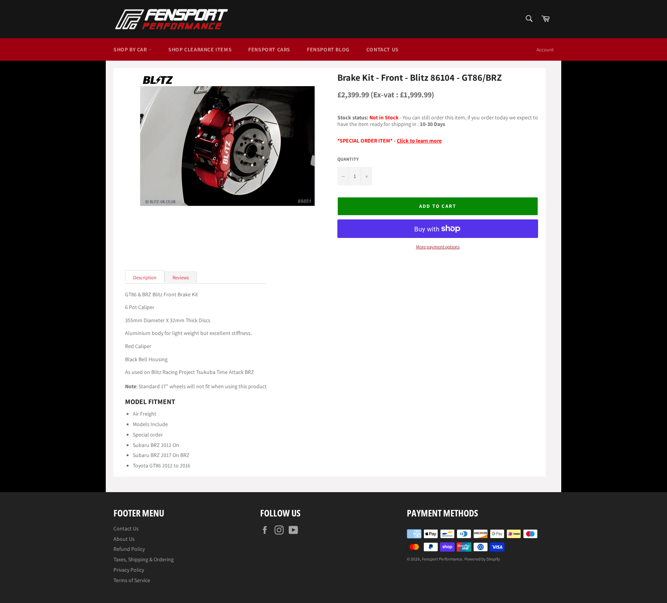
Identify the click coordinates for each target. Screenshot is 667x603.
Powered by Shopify (482, 559)
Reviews (181, 277)
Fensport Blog (328, 49)
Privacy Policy (128, 569)
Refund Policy (129, 548)
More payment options (438, 247)
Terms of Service (131, 580)
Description (144, 277)
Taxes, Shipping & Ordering (143, 559)
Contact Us (382, 49)
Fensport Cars (269, 49)
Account (545, 49)
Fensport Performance (442, 559)
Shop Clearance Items (200, 49)
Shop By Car (130, 49)
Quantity (348, 159)
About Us (124, 538)
